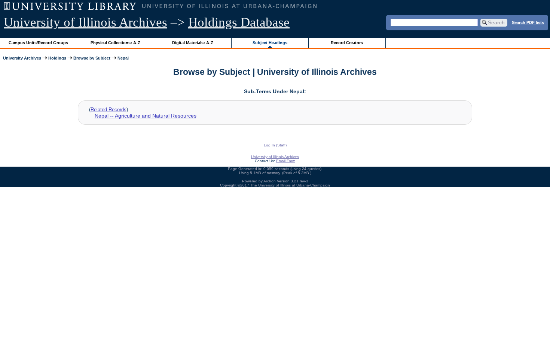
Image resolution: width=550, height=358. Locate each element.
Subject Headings (270, 42)
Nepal (123, 58)
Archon (269, 181)
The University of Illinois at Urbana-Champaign (290, 185)
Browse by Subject (91, 58)
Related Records (108, 109)
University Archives (22, 58)
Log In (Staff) (275, 145)
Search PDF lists (528, 22)
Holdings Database (239, 22)
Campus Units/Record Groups (38, 42)
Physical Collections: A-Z (115, 42)
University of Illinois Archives (85, 22)
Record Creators (347, 42)
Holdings (57, 58)
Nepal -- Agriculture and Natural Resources (145, 116)
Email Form (285, 161)
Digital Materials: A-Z (192, 42)
